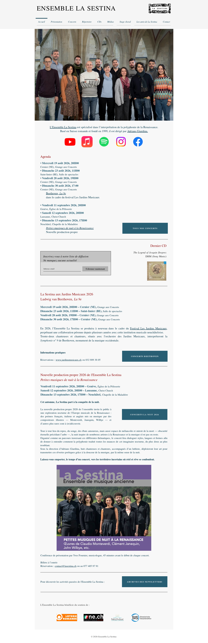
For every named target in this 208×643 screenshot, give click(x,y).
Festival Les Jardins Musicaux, (148, 328)
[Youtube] (70, 141)
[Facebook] (138, 141)
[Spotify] (104, 141)
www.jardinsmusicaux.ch (69, 359)
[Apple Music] (87, 141)
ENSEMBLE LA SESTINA (76, 8)
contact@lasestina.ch (65, 566)
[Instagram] (121, 141)
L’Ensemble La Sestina (63, 127)
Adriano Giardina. (137, 131)
